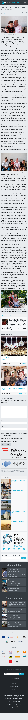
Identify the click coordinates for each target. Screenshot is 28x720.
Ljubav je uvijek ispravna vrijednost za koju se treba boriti (16, 603)
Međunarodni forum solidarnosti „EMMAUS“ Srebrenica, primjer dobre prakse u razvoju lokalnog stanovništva (16, 573)
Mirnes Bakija (23, 363)
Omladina (25, 311)
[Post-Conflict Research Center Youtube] (19, 549)
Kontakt (14, 689)
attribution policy (15, 704)
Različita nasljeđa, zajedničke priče (14, 589)
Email (2, 426)
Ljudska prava (8, 311)
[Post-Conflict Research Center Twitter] (9, 549)
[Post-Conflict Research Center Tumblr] (24, 549)
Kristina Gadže (4, 13)
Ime (2, 420)
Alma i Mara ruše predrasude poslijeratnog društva (13, 388)
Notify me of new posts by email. (10, 441)
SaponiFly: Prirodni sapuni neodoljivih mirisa (12, 358)
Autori (14, 692)
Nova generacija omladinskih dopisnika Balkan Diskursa (16, 617)
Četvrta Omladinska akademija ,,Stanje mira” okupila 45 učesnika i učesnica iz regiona (16, 582)
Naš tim (14, 681)
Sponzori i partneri (14, 686)
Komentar (3, 405)
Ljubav (3, 311)
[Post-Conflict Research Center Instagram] (14, 549)
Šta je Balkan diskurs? (14, 678)
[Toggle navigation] (25, 2)
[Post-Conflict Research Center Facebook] (4, 549)
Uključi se (14, 683)
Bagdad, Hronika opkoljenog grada (18, 521)
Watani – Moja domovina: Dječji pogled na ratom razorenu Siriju (16, 624)
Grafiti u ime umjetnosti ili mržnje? (17, 500)
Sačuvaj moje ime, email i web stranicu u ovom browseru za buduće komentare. (14, 434)
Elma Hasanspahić (22, 393)
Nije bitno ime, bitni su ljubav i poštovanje (15, 610)
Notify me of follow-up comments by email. (12, 438)
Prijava (23, 558)
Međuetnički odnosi (17, 311)
